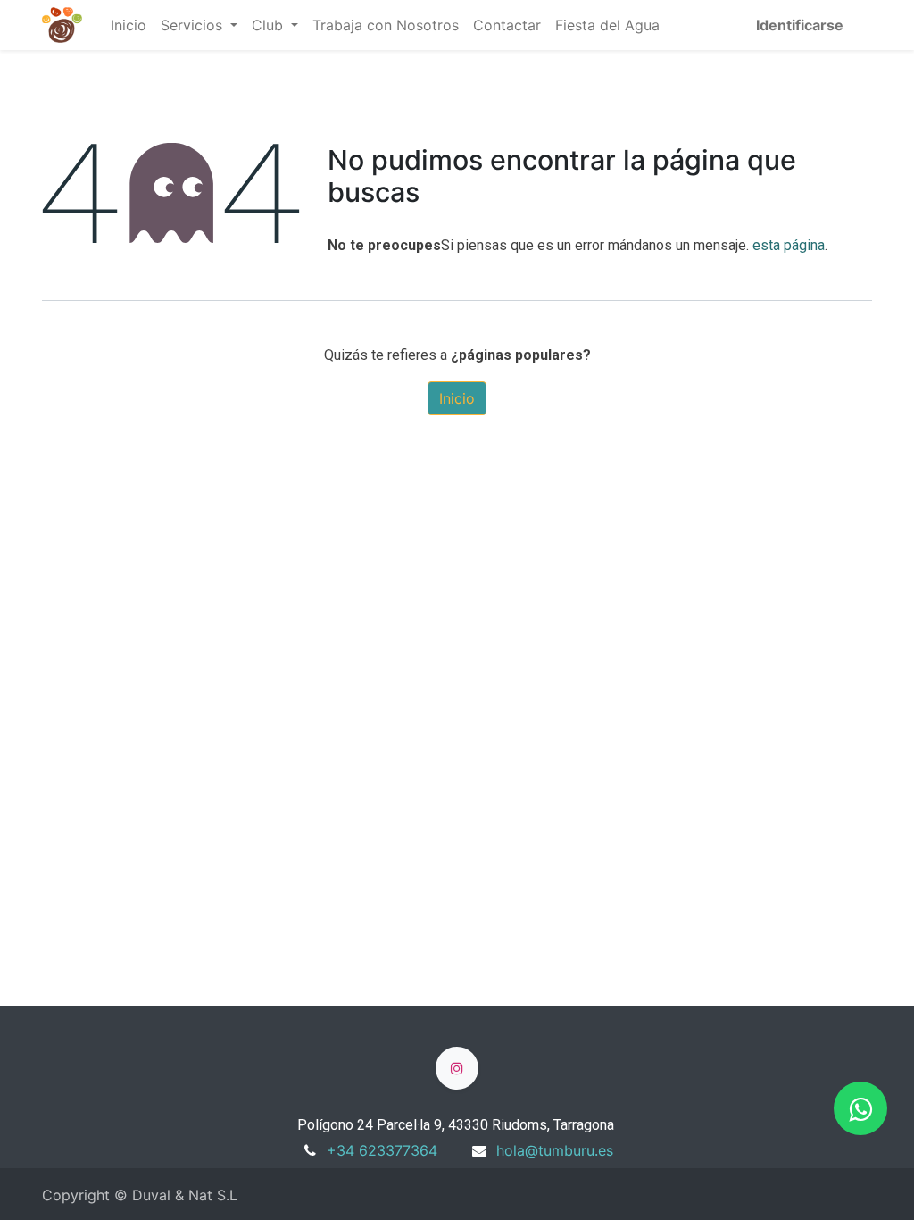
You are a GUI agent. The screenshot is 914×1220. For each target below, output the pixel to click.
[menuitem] (129, 25)
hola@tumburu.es (554, 1150)
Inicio (457, 398)
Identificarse (799, 25)
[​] (457, 1068)
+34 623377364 (382, 1150)
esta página (788, 245)
